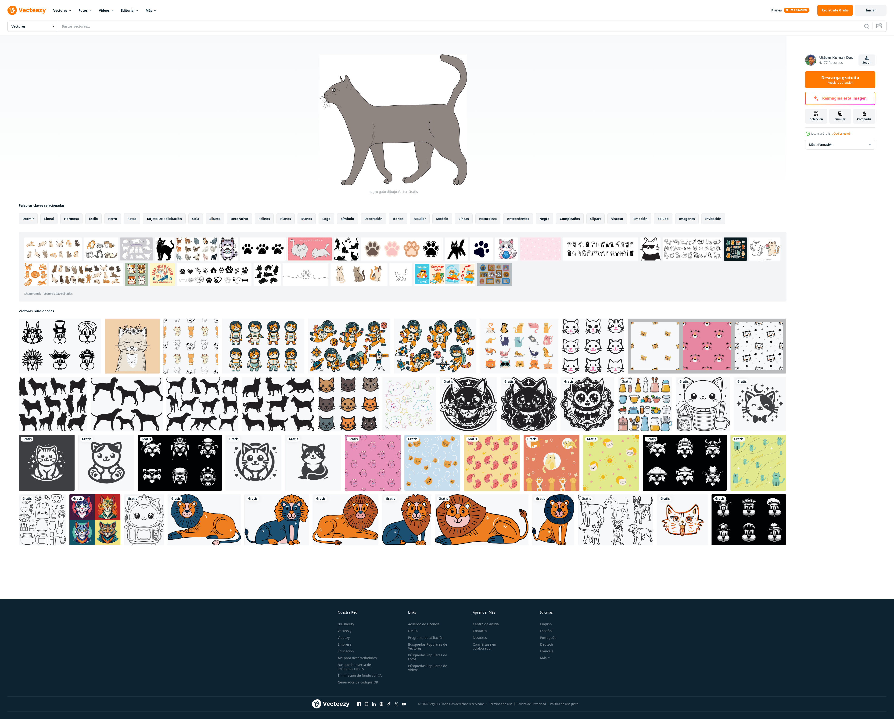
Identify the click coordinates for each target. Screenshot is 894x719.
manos (306, 218)
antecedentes (518, 218)
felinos (264, 218)
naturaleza (488, 218)
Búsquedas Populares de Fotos (427, 657)
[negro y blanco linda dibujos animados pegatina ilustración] (468, 404)
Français (546, 651)
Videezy (344, 637)
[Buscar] (866, 26)
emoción (640, 218)
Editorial (127, 10)
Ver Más (494, 274)
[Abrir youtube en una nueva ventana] (404, 704)
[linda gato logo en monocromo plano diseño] (760, 404)
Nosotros (480, 637)
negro (544, 218)
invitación (713, 218)
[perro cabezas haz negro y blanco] (748, 519)
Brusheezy (346, 624)
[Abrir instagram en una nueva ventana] (366, 704)
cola (195, 218)
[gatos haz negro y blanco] (685, 463)
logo (326, 218)
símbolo (347, 218)
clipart (595, 218)
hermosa (71, 218)
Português (548, 637)
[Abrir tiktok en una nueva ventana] (389, 704)
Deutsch (546, 644)
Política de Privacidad (531, 704)
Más (149, 10)
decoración (373, 218)
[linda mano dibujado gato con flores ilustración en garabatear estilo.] (132, 346)
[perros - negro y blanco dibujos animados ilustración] (615, 519)
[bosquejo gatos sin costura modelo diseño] (373, 463)
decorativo (239, 218)
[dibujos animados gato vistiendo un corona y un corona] (144, 519)
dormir (28, 218)
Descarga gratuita (840, 80)
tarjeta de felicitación (164, 218)
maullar (420, 218)
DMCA (413, 631)
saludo (663, 218)
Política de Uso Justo (564, 704)
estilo (93, 218)
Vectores (60, 10)
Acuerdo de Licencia (424, 624)
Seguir (867, 63)
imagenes (687, 218)
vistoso (617, 218)
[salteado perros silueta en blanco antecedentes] (53, 404)
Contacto (480, 631)
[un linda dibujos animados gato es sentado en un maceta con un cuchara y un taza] (645, 404)
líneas (464, 218)
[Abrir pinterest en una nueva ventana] (381, 704)
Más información (821, 145)
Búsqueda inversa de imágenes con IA (354, 666)
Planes (776, 10)
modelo (442, 218)
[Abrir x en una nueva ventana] (396, 704)
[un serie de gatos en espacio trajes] (349, 346)
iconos (398, 218)
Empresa (345, 644)
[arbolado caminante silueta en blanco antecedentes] (127, 404)
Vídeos (104, 10)
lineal (49, 218)
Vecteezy (344, 631)
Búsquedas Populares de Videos (427, 668)
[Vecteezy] (26, 10)
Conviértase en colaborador (484, 646)
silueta (214, 218)
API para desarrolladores (357, 658)
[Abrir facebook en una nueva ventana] (359, 704)
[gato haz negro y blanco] (180, 463)
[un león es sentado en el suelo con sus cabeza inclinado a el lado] (204, 519)
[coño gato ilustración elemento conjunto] (519, 346)
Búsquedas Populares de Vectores (427, 646)
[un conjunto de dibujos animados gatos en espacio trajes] (263, 346)
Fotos (83, 10)
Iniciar (871, 10)
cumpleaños (570, 218)
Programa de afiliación (425, 637)
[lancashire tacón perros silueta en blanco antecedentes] (278, 404)
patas (131, 218)
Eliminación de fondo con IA (360, 675)
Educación (346, 651)
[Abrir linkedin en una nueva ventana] (374, 704)
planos (285, 218)
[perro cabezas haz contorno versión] (60, 346)
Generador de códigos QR (358, 682)
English (546, 624)
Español (546, 631)
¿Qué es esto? (841, 134)
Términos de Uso (501, 704)
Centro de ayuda (486, 624)
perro (112, 218)
